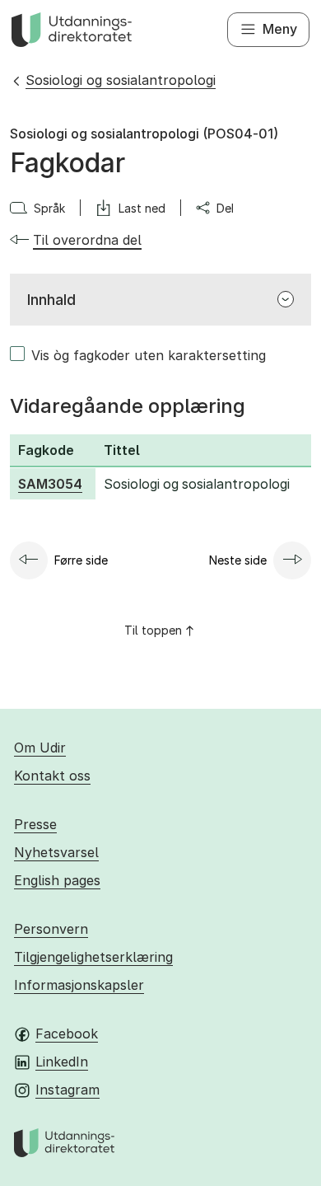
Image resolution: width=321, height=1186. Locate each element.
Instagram (67, 1089)
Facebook (66, 1033)
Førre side (81, 560)
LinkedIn (61, 1061)
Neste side (238, 560)
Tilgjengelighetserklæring (93, 957)
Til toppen (153, 630)
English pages (57, 880)
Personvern (51, 929)
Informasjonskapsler (79, 985)
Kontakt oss (52, 775)
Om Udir (40, 747)
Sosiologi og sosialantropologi (121, 80)
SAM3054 (50, 484)
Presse (35, 824)
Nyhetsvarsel (56, 852)
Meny (280, 29)
